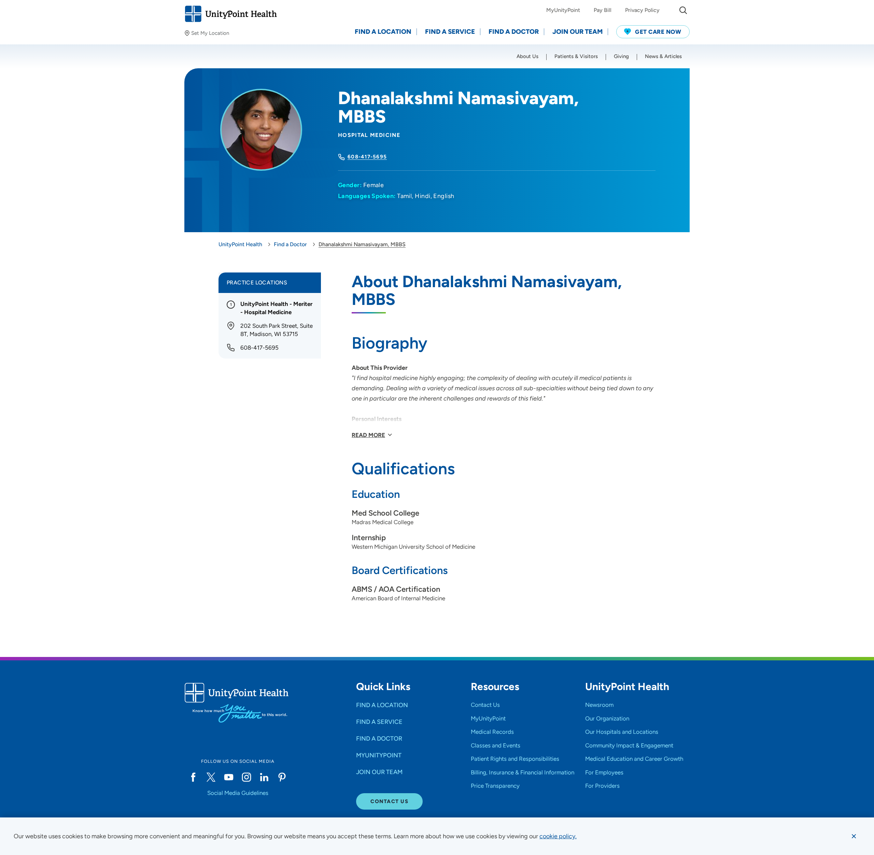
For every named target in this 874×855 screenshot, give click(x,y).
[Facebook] (193, 777)
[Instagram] (246, 777)
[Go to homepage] (230, 14)
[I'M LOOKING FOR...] (683, 10)
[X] (211, 777)
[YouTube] (229, 777)
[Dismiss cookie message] (853, 836)
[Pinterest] (282, 777)
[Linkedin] (264, 777)
